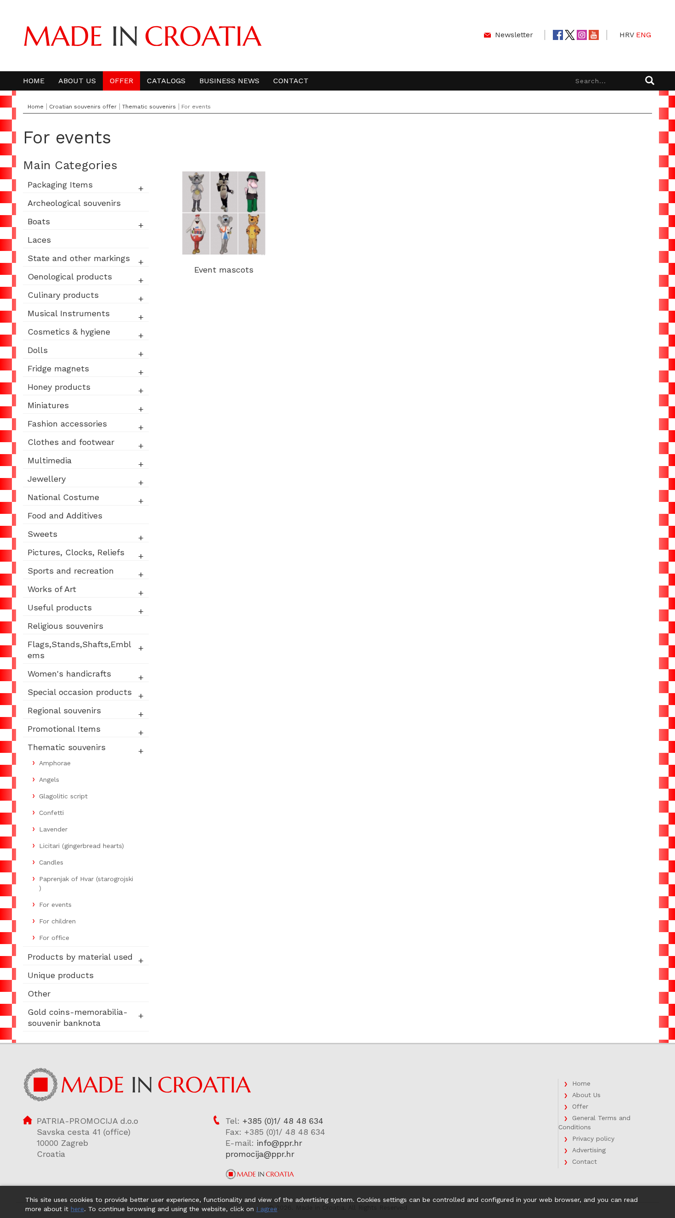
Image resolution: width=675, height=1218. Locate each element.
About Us (77, 80)
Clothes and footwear (71, 442)
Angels (49, 779)
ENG (643, 34)
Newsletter (514, 34)
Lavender (53, 829)
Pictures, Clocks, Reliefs (76, 552)
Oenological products (70, 276)
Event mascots (223, 269)
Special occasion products (80, 692)
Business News (229, 80)
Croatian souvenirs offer (83, 106)
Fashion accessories (67, 423)
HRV (626, 34)
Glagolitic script (63, 796)
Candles (51, 862)
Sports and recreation (71, 570)
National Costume (63, 497)
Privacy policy (593, 1138)
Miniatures (48, 405)
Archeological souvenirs (74, 203)
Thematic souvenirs (149, 106)
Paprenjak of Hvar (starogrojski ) (86, 883)
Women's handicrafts (69, 673)
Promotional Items (64, 729)
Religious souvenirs (65, 626)
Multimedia (50, 460)
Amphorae (55, 763)
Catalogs (166, 80)
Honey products (59, 387)
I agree (266, 1208)
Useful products (60, 607)
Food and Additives (65, 515)
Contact (291, 80)
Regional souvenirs (64, 710)
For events (55, 904)
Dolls (38, 350)
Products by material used (80, 957)
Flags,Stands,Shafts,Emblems (79, 649)
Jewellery (47, 479)
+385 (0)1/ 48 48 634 (282, 1121)
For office (54, 937)
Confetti (51, 812)
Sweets (42, 534)
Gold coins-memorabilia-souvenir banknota (78, 1017)
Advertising (589, 1150)
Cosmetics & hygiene (69, 331)
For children (57, 921)
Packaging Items (60, 184)
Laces (39, 240)
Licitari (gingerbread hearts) (81, 845)
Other (39, 993)
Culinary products (63, 295)
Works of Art (52, 589)
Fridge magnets (58, 368)
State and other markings (79, 258)
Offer (121, 80)
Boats (39, 221)
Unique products (61, 975)
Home (34, 80)
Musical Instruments (69, 313)
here (77, 1208)
